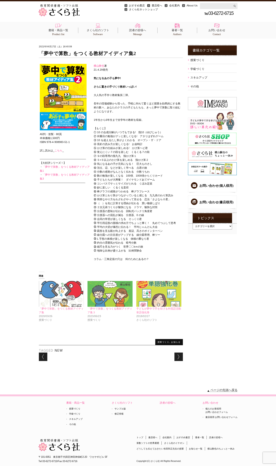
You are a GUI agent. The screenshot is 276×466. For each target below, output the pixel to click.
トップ (139, 437)
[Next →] (178, 357)
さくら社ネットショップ (143, 9)
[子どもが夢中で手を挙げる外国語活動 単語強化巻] (158, 294)
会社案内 (174, 5)
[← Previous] (43, 357)
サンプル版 (120, 408)
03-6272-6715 (218, 13)
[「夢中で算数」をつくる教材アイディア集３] (110, 294)
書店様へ (157, 5)
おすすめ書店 (137, 5)
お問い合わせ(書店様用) (216, 202)
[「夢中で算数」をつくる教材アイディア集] (61, 294)
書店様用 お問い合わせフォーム (221, 417)
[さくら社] (59, 6)
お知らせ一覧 (195, 448)
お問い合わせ (216, 32)
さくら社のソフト (98, 32)
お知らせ (175, 342)
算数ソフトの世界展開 (147, 443)
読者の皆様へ (137, 32)
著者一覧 (177, 32)
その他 (194, 86)
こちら (58, 150)
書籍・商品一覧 (58, 32)
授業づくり (163, 342)
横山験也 (99, 65)
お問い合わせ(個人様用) (216, 185)
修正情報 (119, 413)
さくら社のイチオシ (174, 443)
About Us (192, 5)
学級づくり (197, 68)
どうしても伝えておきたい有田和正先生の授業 (160, 448)
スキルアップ (198, 77)
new (59, 350)
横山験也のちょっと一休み (221, 448)
